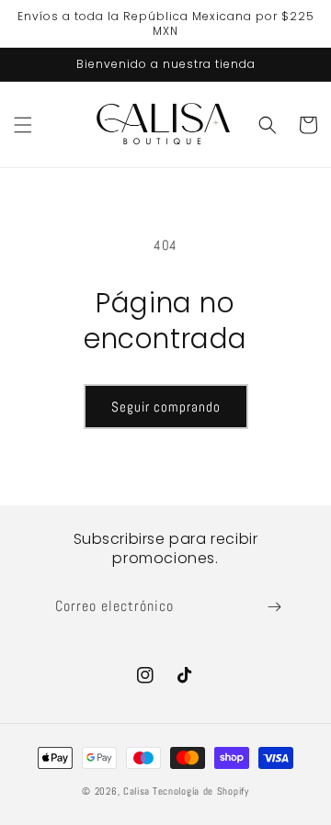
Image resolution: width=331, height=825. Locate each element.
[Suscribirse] (274, 606)
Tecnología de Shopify (201, 791)
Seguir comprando (166, 406)
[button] (23, 125)
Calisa (136, 791)
